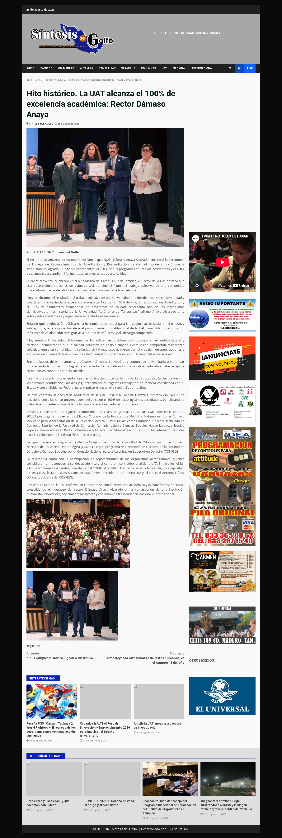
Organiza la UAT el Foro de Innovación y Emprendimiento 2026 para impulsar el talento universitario (105, 701)
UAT (164, 68)
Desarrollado (150, 829)
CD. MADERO (66, 68)
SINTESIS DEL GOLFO (41, 123)
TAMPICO (46, 68)
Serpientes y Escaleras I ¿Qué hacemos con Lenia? (54, 779)
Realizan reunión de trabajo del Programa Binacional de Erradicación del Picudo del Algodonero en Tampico (170, 779)
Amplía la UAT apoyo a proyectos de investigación (159, 701)
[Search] (230, 68)
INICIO (30, 68)
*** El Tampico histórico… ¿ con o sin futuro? (60, 655)
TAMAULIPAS (107, 68)
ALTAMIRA (86, 68)
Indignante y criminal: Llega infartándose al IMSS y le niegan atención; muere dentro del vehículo (228, 779)
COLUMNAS (148, 68)
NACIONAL (179, 68)
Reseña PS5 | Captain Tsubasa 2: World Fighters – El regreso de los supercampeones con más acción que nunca (51, 701)
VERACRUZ (128, 68)
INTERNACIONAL (202, 68)
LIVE (250, 68)
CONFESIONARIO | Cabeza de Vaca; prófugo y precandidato (111, 779)
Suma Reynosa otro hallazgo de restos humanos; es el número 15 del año (145, 658)
